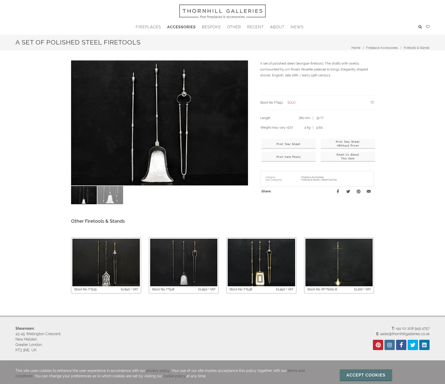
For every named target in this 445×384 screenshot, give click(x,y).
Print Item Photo (289, 157)
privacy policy (158, 371)
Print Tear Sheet (289, 144)
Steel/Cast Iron (329, 179)
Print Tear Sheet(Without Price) (348, 143)
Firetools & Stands (417, 48)
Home (356, 48)
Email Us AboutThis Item (348, 156)
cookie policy (174, 376)
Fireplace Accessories (382, 48)
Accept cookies (366, 375)
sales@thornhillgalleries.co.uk (405, 334)
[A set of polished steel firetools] (159, 122)
